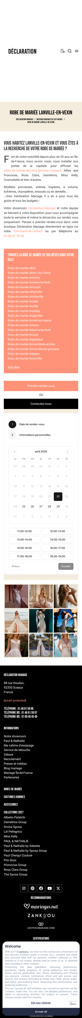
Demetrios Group (15, 822)
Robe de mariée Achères (24, 277)
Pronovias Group (15, 865)
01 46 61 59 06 (14, 236)
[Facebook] (41, 888)
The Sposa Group (15, 874)
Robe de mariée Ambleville (25, 296)
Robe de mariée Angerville (25, 315)
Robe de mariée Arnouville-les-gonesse (33, 349)
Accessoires (11, 805)
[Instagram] (24, 888)
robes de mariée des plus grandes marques (32, 170)
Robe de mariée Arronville (25, 358)
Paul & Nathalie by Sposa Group (25, 850)
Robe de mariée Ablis (22, 268)
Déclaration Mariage (41, 208)
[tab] (41, 386)
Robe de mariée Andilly (23, 306)
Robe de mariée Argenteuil (25, 339)
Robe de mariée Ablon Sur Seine (29, 273)
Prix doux (10, 860)
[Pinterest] (32, 888)
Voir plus (13, 367)
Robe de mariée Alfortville (25, 292)
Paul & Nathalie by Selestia (22, 846)
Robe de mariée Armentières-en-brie (31, 344)
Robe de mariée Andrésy (24, 311)
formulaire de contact (28, 231)
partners (23, 951)
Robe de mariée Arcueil (23, 334)
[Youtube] (49, 888)
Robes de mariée (13, 789)
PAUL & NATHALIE (16, 841)
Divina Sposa (13, 827)
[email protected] (15, 700)
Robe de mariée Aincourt (24, 287)
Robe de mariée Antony (23, 325)
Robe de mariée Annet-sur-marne (29, 320)
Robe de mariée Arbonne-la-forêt (29, 330)
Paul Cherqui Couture (18, 855)
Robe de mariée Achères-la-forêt (29, 282)
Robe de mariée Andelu (23, 301)
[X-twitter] (58, 888)
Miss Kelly (11, 836)
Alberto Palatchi (14, 817)
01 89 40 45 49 (29, 717)
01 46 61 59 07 (29, 713)
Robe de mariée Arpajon (24, 354)
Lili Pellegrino (13, 831)
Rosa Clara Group (15, 869)
